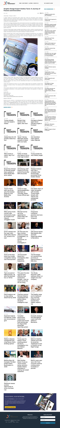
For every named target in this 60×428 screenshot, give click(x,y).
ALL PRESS (31, 3)
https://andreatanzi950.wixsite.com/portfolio (15, 96)
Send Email (8, 94)
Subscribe (48, 422)
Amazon (5, 34)
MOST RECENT (25, 3)
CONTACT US (35, 3)
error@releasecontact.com (13, 102)
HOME (20, 3)
